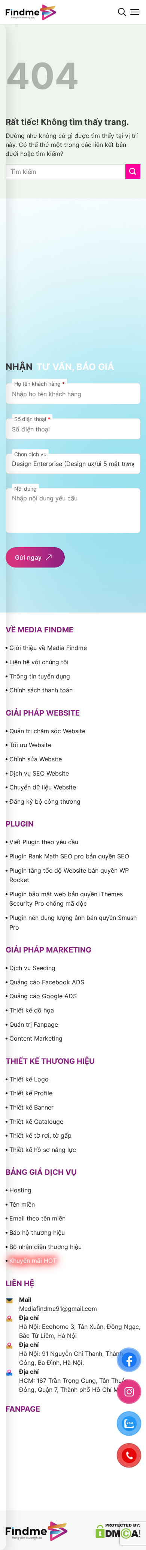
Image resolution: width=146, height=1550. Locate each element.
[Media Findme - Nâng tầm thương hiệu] (43, 12)
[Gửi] (132, 171)
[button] (122, 12)
